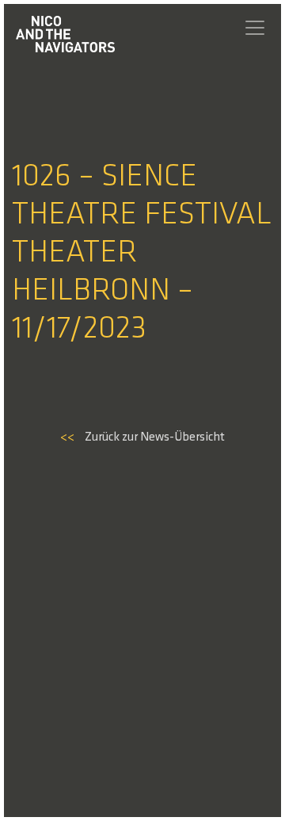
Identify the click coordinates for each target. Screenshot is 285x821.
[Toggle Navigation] (255, 28)
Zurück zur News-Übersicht (142, 437)
